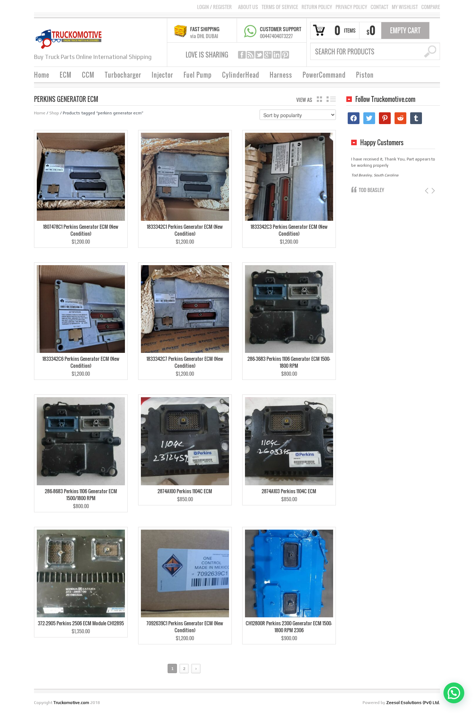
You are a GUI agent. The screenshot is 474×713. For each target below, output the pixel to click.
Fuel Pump (198, 74)
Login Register (214, 6)
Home (41, 74)
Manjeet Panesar (376, 189)
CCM (88, 74)
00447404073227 (276, 36)
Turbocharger (123, 74)
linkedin (276, 55)
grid (319, 99)
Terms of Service (280, 6)
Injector (162, 74)
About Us (248, 6)
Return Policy (317, 6)
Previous (427, 191)
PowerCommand (324, 74)
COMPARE (430, 6)
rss (250, 55)
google (268, 55)
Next (432, 191)
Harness (281, 74)
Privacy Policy (351, 6)
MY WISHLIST (405, 6)
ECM (65, 74)
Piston (365, 74)
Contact (379, 6)
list (331, 99)
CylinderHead (240, 74)
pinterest (285, 55)
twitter (259, 55)
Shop (54, 113)
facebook (242, 55)
